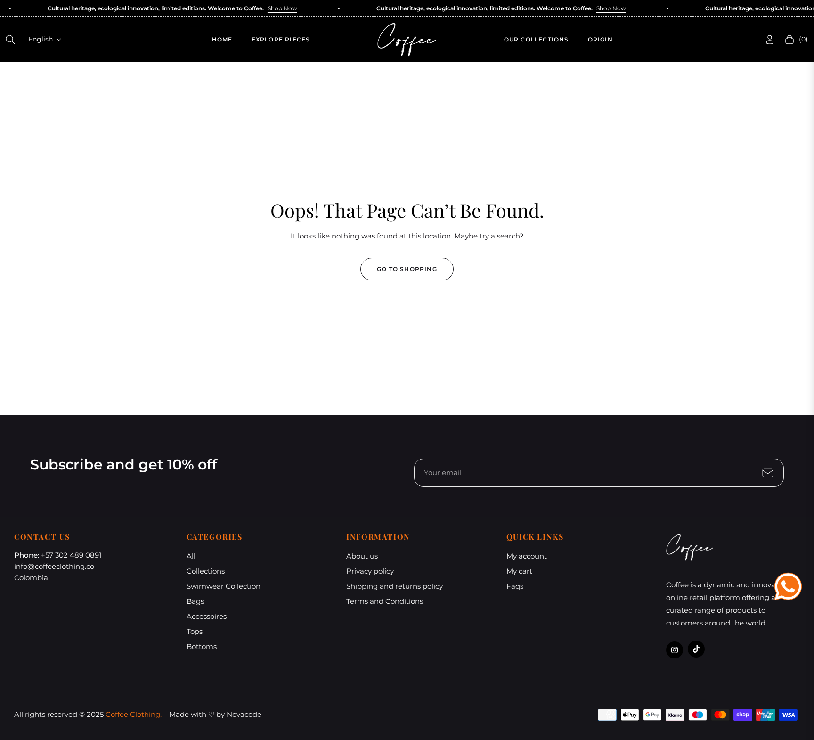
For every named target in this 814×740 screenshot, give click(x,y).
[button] (10, 39)
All (191, 555)
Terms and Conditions (384, 601)
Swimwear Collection (223, 586)
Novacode (244, 714)
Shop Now (270, 8)
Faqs (514, 586)
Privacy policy (370, 571)
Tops (195, 631)
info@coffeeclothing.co (54, 566)
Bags (195, 601)
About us (362, 555)
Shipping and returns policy (394, 586)
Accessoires (207, 616)
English (40, 39)
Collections (206, 571)
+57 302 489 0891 (71, 555)
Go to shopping (407, 268)
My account (526, 555)
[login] (770, 39)
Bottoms (202, 646)
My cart (519, 571)
